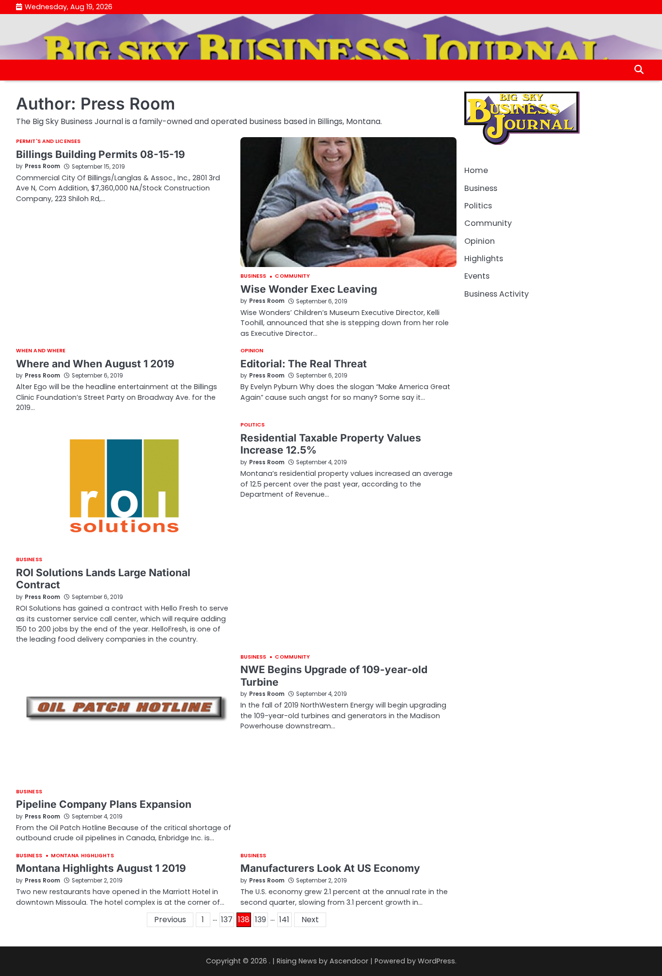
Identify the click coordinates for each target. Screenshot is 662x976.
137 (227, 919)
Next (310, 919)
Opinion (252, 351)
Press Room (42, 166)
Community (292, 276)
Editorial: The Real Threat (303, 364)
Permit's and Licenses (48, 141)
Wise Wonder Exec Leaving (308, 289)
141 (284, 919)
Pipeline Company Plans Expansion (103, 804)
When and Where (40, 351)
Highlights (483, 258)
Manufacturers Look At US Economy (330, 868)
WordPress (436, 961)
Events (476, 276)
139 (260, 919)
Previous (170, 919)
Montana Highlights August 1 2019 (101, 868)
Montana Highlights (82, 856)
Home (476, 170)
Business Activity (496, 293)
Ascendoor (349, 961)
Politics (252, 425)
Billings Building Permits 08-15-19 (100, 154)
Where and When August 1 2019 (95, 364)
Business (253, 276)
